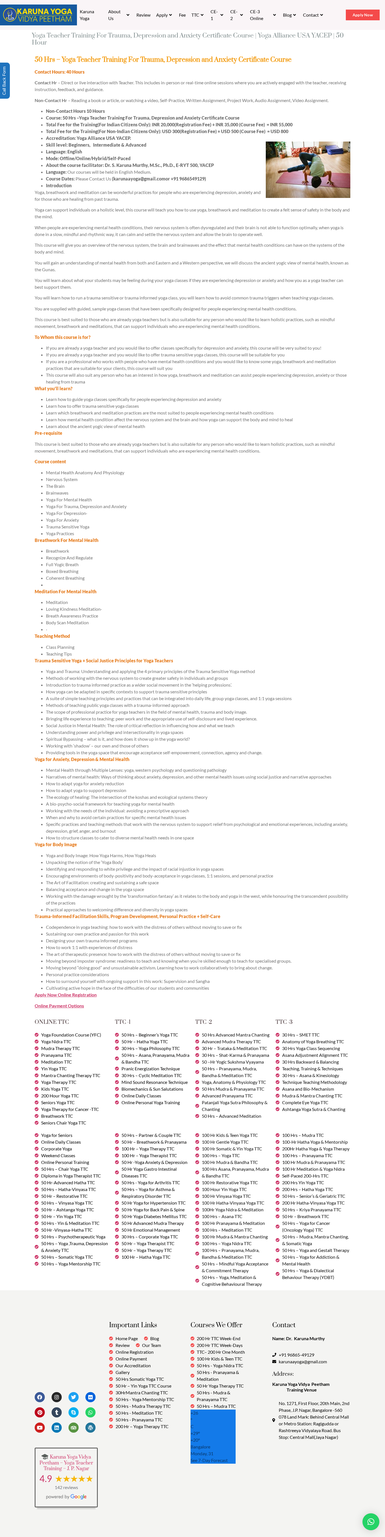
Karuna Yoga (87, 15)
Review (143, 14)
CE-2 (234, 15)
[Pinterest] (40, 1412)
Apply (162, 14)
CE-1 (214, 15)
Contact (311, 14)
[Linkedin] (57, 1428)
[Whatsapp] (90, 1412)
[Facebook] (40, 1397)
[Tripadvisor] (73, 1428)
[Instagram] (57, 1397)
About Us (114, 15)
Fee (182, 14)
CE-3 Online (256, 15)
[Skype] (73, 1412)
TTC (195, 14)
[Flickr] (90, 1397)
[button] (370, 1521)
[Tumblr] (57, 1412)
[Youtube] (40, 1428)
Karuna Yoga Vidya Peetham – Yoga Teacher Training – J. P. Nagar (66, 1463)
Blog (287, 14)
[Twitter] (73, 1397)
